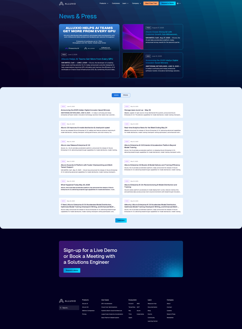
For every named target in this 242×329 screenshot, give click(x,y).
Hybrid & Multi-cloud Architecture (111, 310)
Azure (138, 310)
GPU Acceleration (106, 303)
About (169, 303)
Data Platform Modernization (110, 317)
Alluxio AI (85, 303)
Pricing (84, 314)
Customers (116, 3)
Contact (169, 307)
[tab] (116, 95)
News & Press (171, 314)
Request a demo (72, 270)
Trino (130, 314)
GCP (138, 307)
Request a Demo (167, 3)
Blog (149, 310)
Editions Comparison (88, 310)
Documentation (152, 307)
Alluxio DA (85, 307)
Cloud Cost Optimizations (109, 307)
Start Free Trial (151, 3)
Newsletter (170, 317)
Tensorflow (132, 307)
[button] (104, 3)
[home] (67, 3)
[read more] (89, 110)
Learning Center (153, 321)
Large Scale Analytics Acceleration (112, 314)
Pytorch (131, 303)
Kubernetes (140, 314)
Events (150, 314)
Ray (130, 310)
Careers (169, 310)
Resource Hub (152, 303)
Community (151, 317)
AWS (138, 303)
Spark (130, 317)
